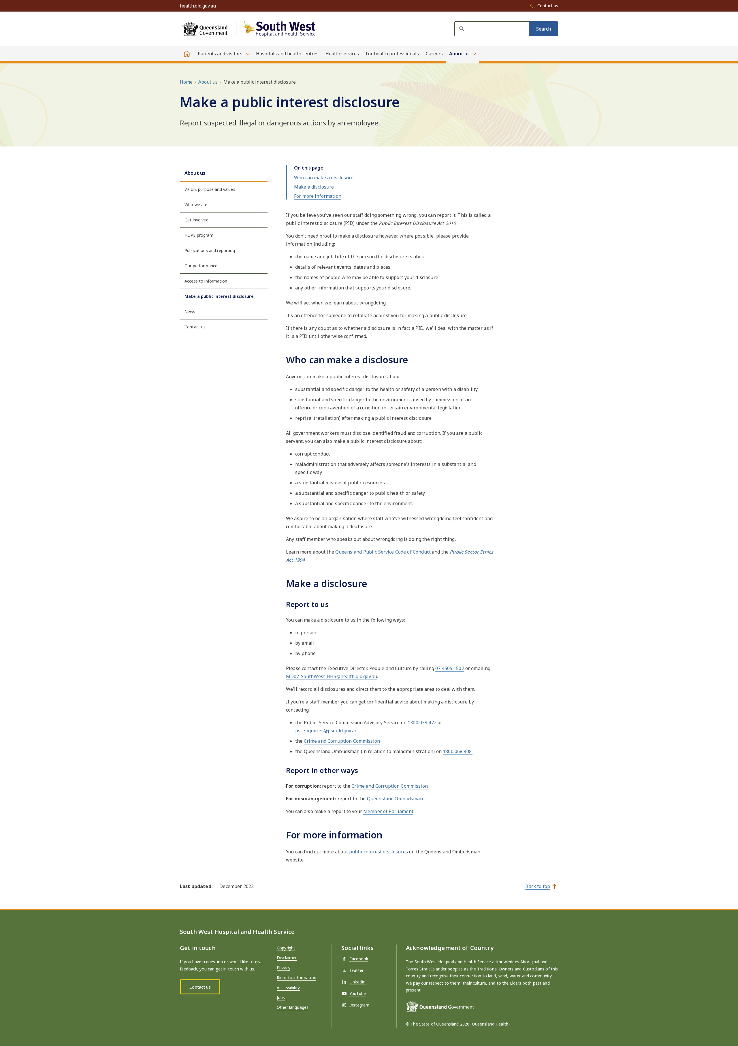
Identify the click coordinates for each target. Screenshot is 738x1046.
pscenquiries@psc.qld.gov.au (326, 730)
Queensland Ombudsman (395, 798)
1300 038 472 (422, 722)
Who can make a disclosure (324, 177)
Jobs (281, 997)
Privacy (283, 967)
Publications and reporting (209, 250)
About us (208, 82)
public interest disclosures (378, 852)
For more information (317, 196)
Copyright (286, 948)
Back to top (537, 886)
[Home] (187, 53)
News (189, 311)
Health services (342, 53)
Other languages (292, 1007)
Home (186, 82)
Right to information (296, 977)
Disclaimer (287, 957)
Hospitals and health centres (287, 53)
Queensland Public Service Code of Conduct (383, 552)
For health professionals (392, 53)
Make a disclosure (314, 187)
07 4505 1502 (449, 668)
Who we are (195, 204)
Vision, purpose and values (209, 189)
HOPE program (198, 235)
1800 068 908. (457, 751)
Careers (434, 53)
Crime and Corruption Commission (342, 741)
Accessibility (288, 987)
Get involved (196, 220)
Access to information (205, 281)
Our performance (200, 265)
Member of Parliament (388, 811)
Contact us (195, 327)
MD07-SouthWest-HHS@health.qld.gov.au (331, 676)
